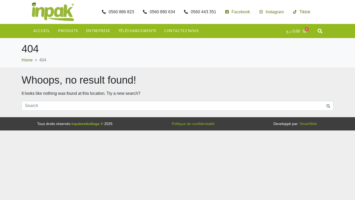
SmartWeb (308, 124)
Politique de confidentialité (193, 124)
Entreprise (98, 31)
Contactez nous (181, 31)
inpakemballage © (87, 124)
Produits (68, 31)
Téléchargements (137, 31)
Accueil (41, 31)
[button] (320, 31)
